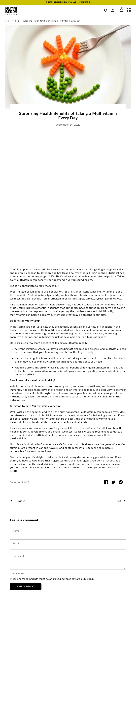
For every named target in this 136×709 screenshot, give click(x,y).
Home (8, 21)
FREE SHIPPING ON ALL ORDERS (68, 2)
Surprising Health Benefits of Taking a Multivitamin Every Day (51, 21)
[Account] (112, 10)
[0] (121, 10)
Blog (17, 21)
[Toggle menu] (129, 11)
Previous (19, 500)
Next (118, 500)
